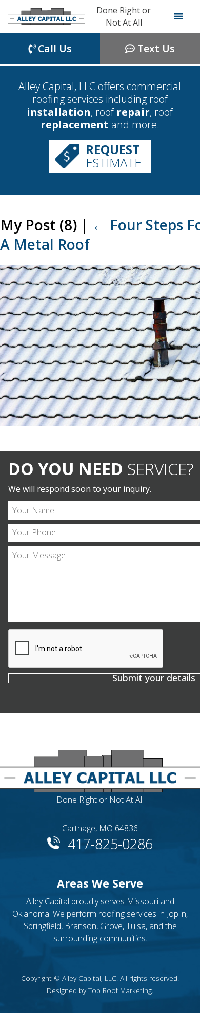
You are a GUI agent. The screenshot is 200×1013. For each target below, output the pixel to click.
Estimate (114, 156)
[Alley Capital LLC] (46, 16)
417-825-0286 (110, 842)
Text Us (155, 48)
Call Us (53, 48)
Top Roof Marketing (120, 990)
